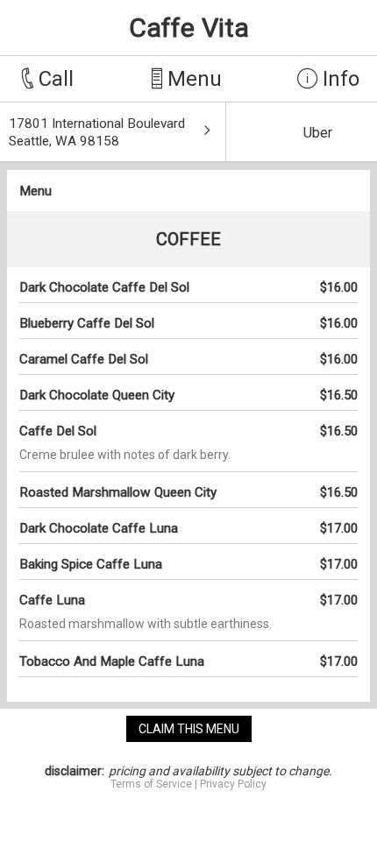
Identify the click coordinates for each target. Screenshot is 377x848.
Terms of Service (151, 784)
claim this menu (189, 729)
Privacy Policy (233, 784)
